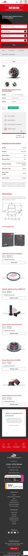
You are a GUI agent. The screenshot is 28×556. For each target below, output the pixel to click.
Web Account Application (14, 504)
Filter (14, 45)
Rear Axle (23, 151)
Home (3, 50)
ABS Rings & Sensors (14, 519)
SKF (25, 159)
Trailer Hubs (14, 516)
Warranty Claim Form (14, 502)
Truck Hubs (14, 514)
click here (21, 9)
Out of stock (14, 262)
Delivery (14, 494)
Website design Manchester (10, 555)
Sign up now (14, 548)
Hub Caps (14, 523)
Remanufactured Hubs (14, 518)
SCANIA (24, 178)
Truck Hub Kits (11, 50)
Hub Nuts (14, 521)
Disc (25, 155)
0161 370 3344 (14, 464)
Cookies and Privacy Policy (14, 553)
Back (14, 61)
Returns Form (14, 500)
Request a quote (13, 107)
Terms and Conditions (14, 506)
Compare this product (9, 259)
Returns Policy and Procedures (14, 496)
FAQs (14, 498)
